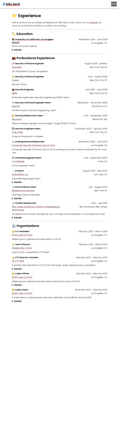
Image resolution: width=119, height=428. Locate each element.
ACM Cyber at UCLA (22, 234)
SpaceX (16, 106)
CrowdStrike (18, 161)
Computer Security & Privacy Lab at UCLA (33, 145)
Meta (14, 93)
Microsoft (16, 119)
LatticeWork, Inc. (20, 174)
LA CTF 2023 (18, 261)
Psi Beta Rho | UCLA (22, 248)
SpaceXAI (17, 67)
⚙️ (11, 4)
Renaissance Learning (23, 190)
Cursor (15, 80)
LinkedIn (94, 22)
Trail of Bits (17, 132)
